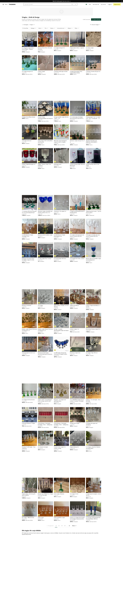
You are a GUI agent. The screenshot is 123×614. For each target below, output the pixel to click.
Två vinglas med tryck (26, 140)
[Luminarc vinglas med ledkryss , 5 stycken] (93, 296)
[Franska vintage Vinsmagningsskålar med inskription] (45, 108)
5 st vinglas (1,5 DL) (74, 493)
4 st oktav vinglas (90, 47)
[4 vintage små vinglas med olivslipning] (93, 414)
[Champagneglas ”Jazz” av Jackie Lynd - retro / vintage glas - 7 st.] (93, 108)
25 (69, 525)
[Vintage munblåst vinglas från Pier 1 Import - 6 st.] (61, 108)
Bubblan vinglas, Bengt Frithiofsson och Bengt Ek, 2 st (29, 330)
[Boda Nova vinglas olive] (77, 344)
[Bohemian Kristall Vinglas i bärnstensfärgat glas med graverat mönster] (45, 344)
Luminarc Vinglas (41, 71)
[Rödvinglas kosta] (61, 155)
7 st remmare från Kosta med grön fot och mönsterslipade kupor (29, 212)
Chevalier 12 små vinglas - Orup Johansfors (28, 447)
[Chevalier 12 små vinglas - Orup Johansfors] (29, 438)
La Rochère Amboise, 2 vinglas (28, 423)
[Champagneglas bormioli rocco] (29, 344)
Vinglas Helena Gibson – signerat (77, 47)
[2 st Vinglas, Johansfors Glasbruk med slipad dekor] (93, 438)
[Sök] (72, 4)
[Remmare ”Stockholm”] (29, 296)
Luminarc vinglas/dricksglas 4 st (28, 164)
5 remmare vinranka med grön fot (93, 71)
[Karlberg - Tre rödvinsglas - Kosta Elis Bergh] (93, 391)
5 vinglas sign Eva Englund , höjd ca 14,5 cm (93, 494)
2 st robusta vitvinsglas (43, 447)
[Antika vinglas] (45, 508)
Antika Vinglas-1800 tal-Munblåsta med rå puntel (45, 141)
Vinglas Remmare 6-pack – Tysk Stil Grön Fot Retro (93, 212)
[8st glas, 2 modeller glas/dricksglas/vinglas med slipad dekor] (61, 320)
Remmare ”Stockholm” (26, 305)
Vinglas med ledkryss (74, 305)
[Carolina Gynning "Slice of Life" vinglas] (93, 155)
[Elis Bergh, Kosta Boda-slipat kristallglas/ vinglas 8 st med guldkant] (29, 249)
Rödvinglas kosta (57, 164)
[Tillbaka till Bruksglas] (22, 25)
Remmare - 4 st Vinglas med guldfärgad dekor (60, 400)
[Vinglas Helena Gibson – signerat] (77, 39)
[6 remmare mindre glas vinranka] (61, 62)
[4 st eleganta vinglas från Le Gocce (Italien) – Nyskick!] (29, 39)
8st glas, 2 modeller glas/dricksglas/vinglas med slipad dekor (61, 330)
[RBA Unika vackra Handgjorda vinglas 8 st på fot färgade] (61, 132)
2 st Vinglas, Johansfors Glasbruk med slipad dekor (93, 447)
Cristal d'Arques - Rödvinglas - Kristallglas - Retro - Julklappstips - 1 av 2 (45, 424)
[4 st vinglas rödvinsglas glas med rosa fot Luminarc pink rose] (77, 226)
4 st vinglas (40, 305)
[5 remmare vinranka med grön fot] (93, 62)
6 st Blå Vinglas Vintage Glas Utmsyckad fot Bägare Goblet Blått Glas (60, 353)
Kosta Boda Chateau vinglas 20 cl (93, 329)
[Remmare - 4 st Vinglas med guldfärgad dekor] (61, 391)
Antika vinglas (41, 517)
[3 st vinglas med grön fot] (61, 39)
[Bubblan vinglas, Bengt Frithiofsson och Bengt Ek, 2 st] (29, 320)
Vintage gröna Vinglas (74, 423)
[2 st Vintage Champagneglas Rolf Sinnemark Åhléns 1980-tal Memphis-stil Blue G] (93, 508)
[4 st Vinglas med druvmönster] (29, 391)
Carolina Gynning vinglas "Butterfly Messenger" (77, 165)
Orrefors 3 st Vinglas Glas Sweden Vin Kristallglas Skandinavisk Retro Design (77, 518)
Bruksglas (26, 24)
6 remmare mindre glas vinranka (60, 71)
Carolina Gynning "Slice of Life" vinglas (92, 165)
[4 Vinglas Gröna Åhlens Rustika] (29, 108)
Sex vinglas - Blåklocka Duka (28, 517)
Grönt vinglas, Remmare (59, 493)
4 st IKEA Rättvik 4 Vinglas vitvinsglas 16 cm (27, 235)
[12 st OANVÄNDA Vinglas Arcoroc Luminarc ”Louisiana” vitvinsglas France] (77, 391)
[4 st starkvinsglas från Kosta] (61, 249)
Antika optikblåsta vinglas (59, 517)
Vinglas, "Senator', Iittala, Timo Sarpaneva (44, 165)
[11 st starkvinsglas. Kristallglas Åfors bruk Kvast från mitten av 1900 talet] (77, 108)
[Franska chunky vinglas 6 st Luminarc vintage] (61, 438)
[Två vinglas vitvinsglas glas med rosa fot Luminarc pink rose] (93, 226)
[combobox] (49, 4)
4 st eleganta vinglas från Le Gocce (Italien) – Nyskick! (28, 48)
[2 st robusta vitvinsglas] (45, 438)
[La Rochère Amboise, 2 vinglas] (29, 414)
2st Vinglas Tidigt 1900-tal (91, 352)
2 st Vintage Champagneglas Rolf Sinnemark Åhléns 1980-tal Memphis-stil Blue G (93, 518)
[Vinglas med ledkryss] (77, 296)
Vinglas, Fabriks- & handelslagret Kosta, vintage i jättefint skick (45, 400)
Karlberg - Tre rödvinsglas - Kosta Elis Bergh (93, 400)
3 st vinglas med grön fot (59, 47)
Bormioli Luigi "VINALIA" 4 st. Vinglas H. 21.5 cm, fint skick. (45, 494)
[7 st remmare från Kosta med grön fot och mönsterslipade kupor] (29, 202)
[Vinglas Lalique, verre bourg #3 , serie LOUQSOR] (29, 485)
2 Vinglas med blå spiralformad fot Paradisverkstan (77, 212)
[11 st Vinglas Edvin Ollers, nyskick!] (77, 249)
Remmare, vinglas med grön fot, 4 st (77, 141)
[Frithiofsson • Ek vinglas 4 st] (61, 202)
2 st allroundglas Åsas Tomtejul (44, 258)
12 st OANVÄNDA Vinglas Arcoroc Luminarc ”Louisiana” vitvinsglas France (77, 400)
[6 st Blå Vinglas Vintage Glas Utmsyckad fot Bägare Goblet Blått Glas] (61, 344)
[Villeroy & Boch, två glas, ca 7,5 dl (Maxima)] (61, 296)
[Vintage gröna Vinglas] (77, 414)
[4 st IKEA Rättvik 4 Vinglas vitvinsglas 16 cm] (29, 226)
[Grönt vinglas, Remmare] (61, 485)
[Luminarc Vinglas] (45, 62)
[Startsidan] (12, 4)
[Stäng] (122, 1)
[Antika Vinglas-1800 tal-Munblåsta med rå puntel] (45, 132)
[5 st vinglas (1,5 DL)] (77, 485)
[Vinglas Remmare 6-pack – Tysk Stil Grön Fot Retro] (93, 202)
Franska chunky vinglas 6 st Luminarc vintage (60, 447)
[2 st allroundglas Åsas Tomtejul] (45, 249)
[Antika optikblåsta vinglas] (61, 508)
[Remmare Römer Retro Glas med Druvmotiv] (45, 39)
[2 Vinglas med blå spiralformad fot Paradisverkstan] (77, 202)
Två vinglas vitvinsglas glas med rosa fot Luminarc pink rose (93, 235)
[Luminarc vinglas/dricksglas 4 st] (29, 155)
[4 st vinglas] (45, 296)
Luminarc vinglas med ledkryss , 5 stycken (93, 306)
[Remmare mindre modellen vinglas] (45, 226)
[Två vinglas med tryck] (29, 132)
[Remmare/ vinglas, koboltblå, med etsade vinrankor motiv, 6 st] (45, 202)
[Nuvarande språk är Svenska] (86, 4)
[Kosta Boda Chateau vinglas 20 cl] (93, 320)
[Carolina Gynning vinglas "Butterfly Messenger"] (77, 155)
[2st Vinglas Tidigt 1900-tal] (93, 344)
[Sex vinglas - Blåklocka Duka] (29, 508)
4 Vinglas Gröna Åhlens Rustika (28, 117)
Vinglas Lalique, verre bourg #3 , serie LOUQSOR (29, 494)
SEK (90, 4)
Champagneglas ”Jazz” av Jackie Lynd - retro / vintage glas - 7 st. (93, 118)
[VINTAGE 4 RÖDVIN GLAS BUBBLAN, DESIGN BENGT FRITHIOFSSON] (93, 132)
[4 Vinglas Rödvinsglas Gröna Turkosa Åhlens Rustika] (77, 62)
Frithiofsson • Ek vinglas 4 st (60, 211)
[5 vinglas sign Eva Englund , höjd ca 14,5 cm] (93, 485)
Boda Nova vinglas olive (75, 352)
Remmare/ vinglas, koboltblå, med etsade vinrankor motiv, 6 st (45, 212)
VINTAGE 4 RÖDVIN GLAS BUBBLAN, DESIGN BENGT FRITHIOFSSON (91, 141)
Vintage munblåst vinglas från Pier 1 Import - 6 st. (61, 118)
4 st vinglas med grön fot (27, 71)
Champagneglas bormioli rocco (28, 352)
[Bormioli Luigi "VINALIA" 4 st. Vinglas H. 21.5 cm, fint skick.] (45, 485)
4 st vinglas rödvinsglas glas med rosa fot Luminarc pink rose (77, 235)
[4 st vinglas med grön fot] (29, 62)
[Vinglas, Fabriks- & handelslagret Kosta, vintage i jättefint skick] (45, 391)
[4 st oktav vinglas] (93, 39)
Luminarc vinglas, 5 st (74, 329)
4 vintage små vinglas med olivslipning (91, 424)
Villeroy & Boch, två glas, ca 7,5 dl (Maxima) (61, 306)
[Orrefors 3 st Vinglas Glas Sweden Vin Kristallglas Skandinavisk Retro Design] (77, 508)
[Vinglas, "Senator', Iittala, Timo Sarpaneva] (45, 155)
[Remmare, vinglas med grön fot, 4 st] (77, 132)
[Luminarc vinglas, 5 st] (77, 320)
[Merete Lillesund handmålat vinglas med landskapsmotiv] (93, 249)
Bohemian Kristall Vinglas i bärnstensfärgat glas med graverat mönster (45, 353)
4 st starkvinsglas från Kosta (60, 258)
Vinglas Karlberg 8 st (74, 447)
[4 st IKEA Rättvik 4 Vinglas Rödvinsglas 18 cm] (61, 226)
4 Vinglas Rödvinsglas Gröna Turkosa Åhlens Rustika (76, 72)
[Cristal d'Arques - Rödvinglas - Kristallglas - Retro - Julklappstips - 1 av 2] (45, 414)
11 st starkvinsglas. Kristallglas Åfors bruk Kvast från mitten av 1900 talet (76, 118)
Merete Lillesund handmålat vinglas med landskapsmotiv (93, 259)
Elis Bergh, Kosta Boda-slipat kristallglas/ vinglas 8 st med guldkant (28, 259)
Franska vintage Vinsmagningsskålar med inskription (45, 118)
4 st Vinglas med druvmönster (28, 399)
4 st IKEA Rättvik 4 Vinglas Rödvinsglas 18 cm (59, 235)
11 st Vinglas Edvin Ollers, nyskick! (77, 258)
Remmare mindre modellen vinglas (45, 234)
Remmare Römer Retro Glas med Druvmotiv (45, 48)
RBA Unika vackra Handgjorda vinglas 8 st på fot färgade (60, 141)
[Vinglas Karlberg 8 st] (77, 438)
